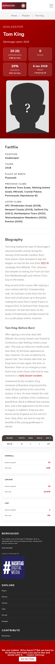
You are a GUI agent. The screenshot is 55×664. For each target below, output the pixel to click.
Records (4, 615)
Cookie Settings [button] (35, 654)
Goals (39, 438)
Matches (4, 597)
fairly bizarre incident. (30, 375)
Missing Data (6, 636)
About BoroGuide (7, 548)
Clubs (4, 609)
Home (14, 15)
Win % (48, 438)
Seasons (4, 603)
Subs (30, 438)
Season (9, 438)
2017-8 (45, 263)
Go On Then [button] (27, 658)
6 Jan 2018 (40, 66)
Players (26, 15)
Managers (5, 621)
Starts (22, 438)
